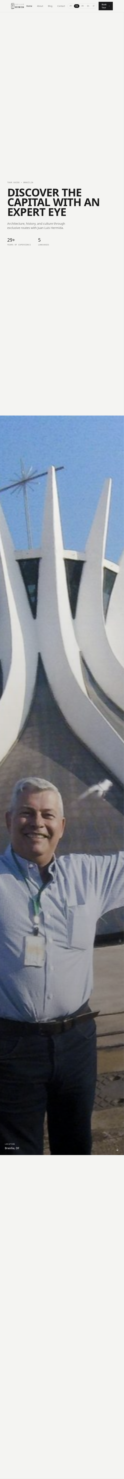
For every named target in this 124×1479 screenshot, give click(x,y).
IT (94, 6)
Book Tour (104, 6)
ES (88, 6)
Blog (50, 6)
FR (82, 6)
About (40, 6)
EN (76, 6)
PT (71, 6)
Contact (61, 6)
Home (29, 6)
